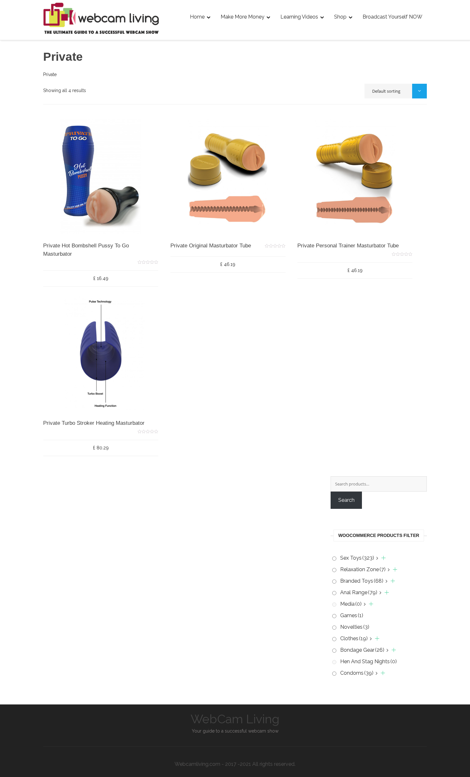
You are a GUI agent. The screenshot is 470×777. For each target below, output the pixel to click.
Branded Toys (361, 581)
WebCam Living (235, 719)
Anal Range (358, 592)
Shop (340, 17)
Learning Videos (299, 17)
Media (351, 604)
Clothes (354, 638)
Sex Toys (357, 558)
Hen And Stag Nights (368, 661)
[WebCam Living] (101, 10)
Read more (71, 243)
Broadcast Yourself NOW (392, 17)
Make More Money (242, 17)
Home (197, 17)
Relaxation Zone (363, 569)
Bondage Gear (362, 650)
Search (346, 500)
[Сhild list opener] (381, 558)
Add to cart (198, 229)
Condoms (356, 673)
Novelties (354, 627)
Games (351, 615)
